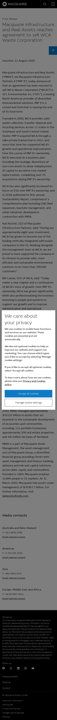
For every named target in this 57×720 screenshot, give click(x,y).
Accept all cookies (28, 393)
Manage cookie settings (28, 402)
